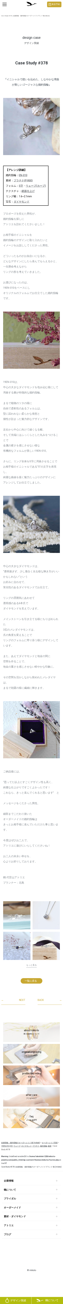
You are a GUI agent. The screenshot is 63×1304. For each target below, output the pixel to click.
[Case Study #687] (46, 915)
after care (31, 1097)
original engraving (31, 1053)
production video (31, 1075)
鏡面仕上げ (28, 191)
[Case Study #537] (46, 947)
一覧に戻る (31, 980)
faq (31, 1118)
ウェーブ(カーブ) (36, 185)
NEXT (13, 1000)
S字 (21, 185)
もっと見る (31, 965)
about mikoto (32, 1032)
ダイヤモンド (21, 201)
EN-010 (23, 175)
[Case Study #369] (16, 946)
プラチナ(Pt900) (23, 180)
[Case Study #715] (16, 915)
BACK (50, 1000)
